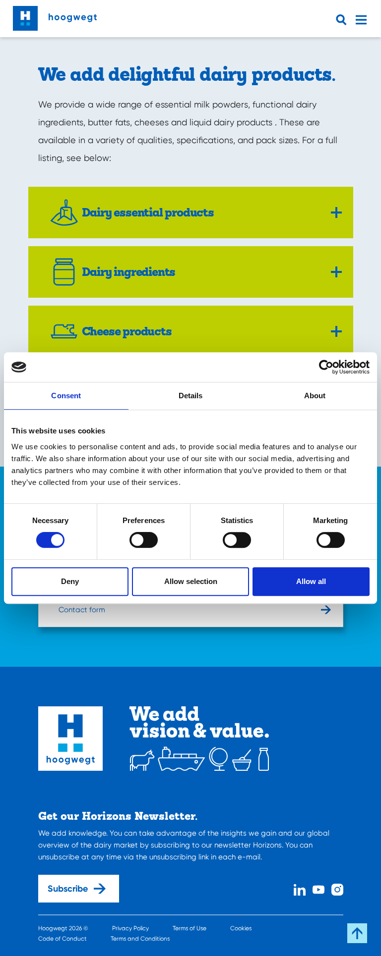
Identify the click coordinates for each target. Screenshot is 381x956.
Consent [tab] (66, 395)
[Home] (55, 16)
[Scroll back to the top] (357, 933)
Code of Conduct (62, 938)
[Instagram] (337, 888)
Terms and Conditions (140, 938)
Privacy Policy (130, 928)
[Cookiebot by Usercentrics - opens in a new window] (326, 367)
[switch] (143, 540)
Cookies (241, 928)
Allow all (311, 581)
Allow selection (190, 581)
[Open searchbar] (343, 20)
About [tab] (315, 395)
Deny (70, 581)
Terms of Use (189, 928)
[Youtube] (318, 888)
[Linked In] (300, 888)
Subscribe (68, 888)
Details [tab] (191, 395)
